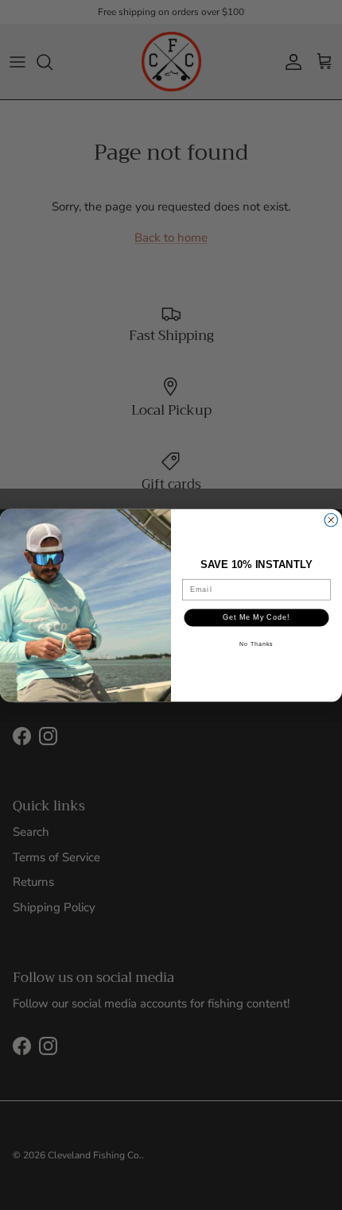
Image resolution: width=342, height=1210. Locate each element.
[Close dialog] (331, 520)
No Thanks (256, 643)
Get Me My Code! (256, 616)
